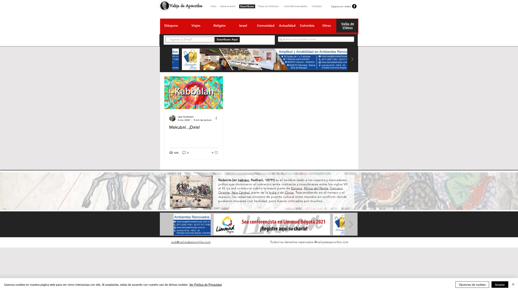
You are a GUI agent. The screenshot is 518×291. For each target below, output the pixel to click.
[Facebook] (354, 6)
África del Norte (316, 188)
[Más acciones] (217, 118)
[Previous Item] (167, 59)
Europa (296, 188)
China (289, 192)
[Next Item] (352, 59)
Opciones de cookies (472, 285)
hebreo (243, 180)
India (272, 192)
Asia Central (241, 192)
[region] (171, 26)
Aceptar (500, 285)
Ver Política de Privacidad (205, 285)
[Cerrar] (513, 284)
